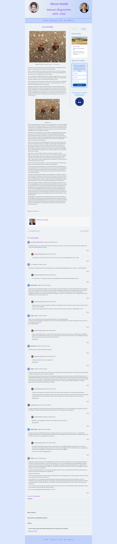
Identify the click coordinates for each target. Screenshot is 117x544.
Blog (65, 20)
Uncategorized (35, 211)
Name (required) (31, 512)
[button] (84, 29)
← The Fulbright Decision (33, 231)
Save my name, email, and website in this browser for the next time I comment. (48, 528)
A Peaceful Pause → (85, 231)
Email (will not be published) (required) (37, 517)
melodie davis (34, 405)
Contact (60, 20)
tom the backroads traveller (37, 242)
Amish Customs (53, 20)
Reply (87, 250)
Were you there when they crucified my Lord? (42, 154)
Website (29, 523)
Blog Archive (70, 20)
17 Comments (56, 64)
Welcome (46, 20)
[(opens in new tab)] (79, 101)
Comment (29, 498)
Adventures (76, 46)
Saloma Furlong (48, 64)
